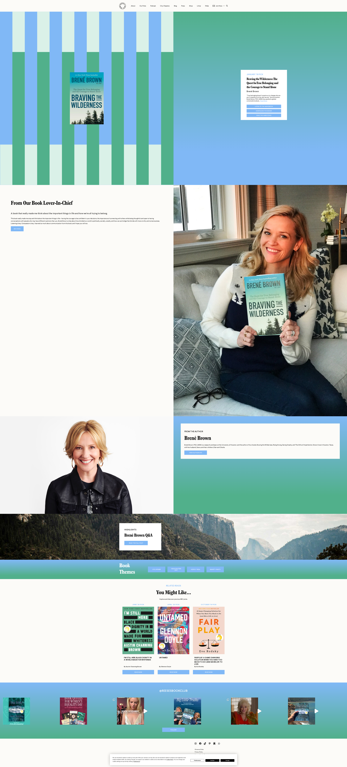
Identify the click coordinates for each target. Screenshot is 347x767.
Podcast (153, 6)
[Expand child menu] (223, 5)
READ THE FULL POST (136, 543)
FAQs (207, 6)
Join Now (219, 6)
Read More (263, 101)
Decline (212, 760)
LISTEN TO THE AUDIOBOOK (264, 106)
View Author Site (195, 452)
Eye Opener (157, 569)
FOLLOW (173, 730)
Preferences (197, 760)
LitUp (199, 6)
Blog (175, 6)
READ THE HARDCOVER (263, 115)
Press (183, 6)
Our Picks (143, 6)
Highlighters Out (176, 569)
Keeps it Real (195, 569)
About (133, 6)
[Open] (31, 711)
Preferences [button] (136, 761)
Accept (227, 760)
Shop (191, 6)
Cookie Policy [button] (169, 759)
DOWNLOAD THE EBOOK (264, 111)
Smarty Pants (215, 569)
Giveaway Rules (199, 749)
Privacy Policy (199, 752)
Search (226, 6)
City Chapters (165, 6)
